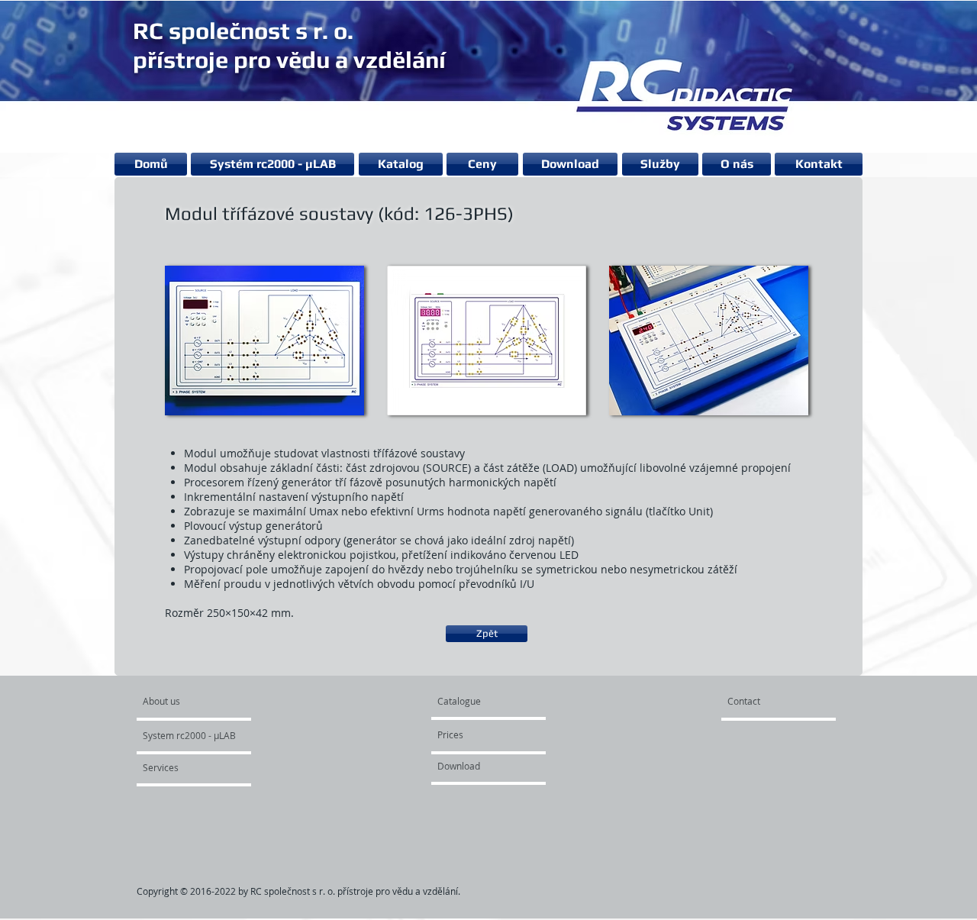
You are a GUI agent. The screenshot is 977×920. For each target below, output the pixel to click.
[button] (264, 340)
